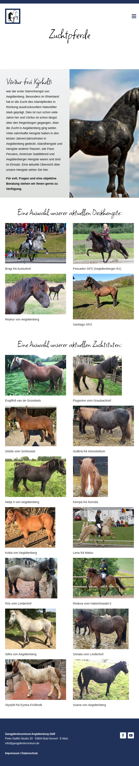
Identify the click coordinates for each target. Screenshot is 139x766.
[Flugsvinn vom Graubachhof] (103, 375)
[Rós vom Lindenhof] (35, 578)
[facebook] (123, 735)
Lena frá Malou (83, 552)
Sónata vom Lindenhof (88, 654)
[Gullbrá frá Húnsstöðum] (103, 426)
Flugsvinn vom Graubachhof (92, 400)
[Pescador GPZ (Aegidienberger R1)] (103, 243)
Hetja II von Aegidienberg (22, 502)
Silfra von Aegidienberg (20, 654)
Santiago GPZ (82, 324)
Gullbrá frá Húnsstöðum (89, 451)
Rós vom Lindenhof (18, 603)
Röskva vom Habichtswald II (92, 603)
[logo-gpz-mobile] (12, 10)
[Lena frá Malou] (103, 527)
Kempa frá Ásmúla (85, 502)
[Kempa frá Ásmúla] (103, 476)
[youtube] (131, 735)
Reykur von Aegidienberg (22, 319)
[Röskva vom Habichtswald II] (103, 578)
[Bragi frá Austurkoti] (35, 243)
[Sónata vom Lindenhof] (103, 629)
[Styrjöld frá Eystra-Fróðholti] (35, 679)
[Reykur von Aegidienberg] (35, 294)
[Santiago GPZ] (103, 296)
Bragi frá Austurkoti (18, 268)
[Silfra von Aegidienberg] (35, 629)
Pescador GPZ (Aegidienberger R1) (97, 268)
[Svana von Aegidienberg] (103, 679)
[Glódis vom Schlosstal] (35, 426)
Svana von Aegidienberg (89, 705)
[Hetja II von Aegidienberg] (35, 476)
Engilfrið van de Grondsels (23, 400)
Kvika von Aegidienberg (21, 552)
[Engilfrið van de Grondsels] (35, 375)
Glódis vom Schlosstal (20, 451)
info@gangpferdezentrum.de (22, 743)
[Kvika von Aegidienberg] (35, 527)
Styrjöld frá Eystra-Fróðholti (23, 705)
